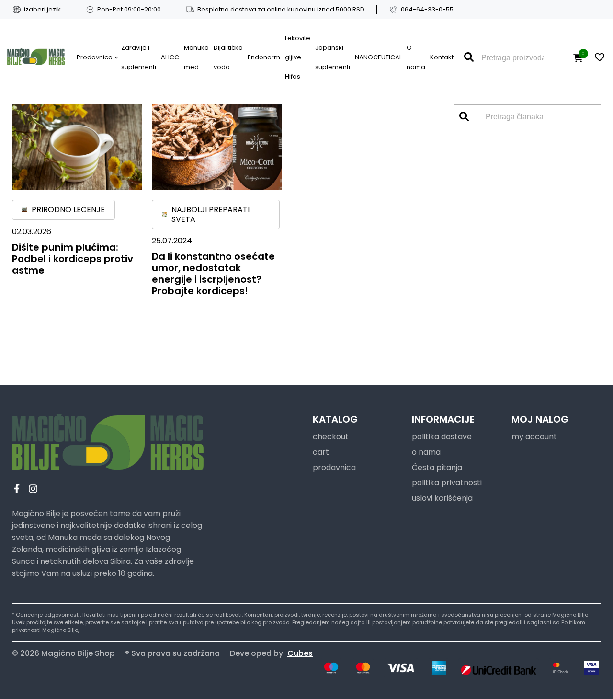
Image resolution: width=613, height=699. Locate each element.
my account (534, 436)
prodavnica (334, 467)
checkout (331, 436)
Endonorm (264, 57)
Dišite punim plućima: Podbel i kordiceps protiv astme (72, 259)
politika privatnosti (447, 482)
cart (321, 452)
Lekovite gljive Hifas (297, 57)
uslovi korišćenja (442, 498)
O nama (416, 57)
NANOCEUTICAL (378, 57)
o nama (426, 452)
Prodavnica (95, 57)
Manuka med (196, 57)
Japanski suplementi (332, 57)
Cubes (300, 653)
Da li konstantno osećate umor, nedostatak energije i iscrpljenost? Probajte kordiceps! (213, 274)
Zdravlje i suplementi (138, 57)
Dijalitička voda (228, 57)
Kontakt (442, 57)
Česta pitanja (437, 467)
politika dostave (442, 436)
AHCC (170, 57)
